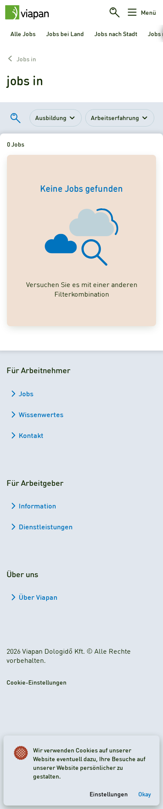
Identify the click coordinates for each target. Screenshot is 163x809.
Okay (144, 794)
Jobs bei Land (65, 33)
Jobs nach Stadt (115, 33)
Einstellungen (109, 794)
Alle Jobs (23, 33)
